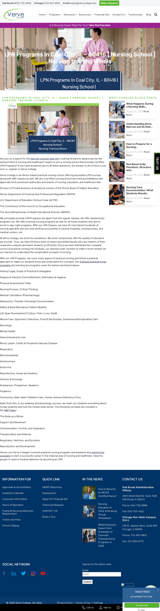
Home (42, 14)
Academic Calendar (13, 493)
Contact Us (118, 14)
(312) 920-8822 (52, 3)
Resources (85, 14)
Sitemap (98, 602)
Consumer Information (14, 498)
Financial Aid (102, 14)
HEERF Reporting (52, 487)
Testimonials (135, 14)
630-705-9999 (139, 505)
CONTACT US (50, 510)
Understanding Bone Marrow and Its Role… (139, 125)
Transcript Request (52, 504)
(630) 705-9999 (22, 3)
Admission (69, 14)
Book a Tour (49, 516)
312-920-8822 (139, 535)
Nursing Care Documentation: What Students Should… (139, 190)
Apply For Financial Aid (55, 498)
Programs (54, 14)
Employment (49, 493)
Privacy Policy (64, 602)
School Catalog (10, 525)
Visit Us (107, 607)
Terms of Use (83, 602)
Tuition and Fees (11, 519)
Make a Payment (109, 3)
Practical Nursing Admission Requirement (17, 512)
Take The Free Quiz (99, 25)
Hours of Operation (12, 504)
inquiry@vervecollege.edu (83, 3)
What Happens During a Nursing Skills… (139, 105)
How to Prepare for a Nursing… (139, 145)
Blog (148, 14)
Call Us (89, 607)
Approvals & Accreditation (16, 487)
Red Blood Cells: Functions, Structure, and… (139, 167)
